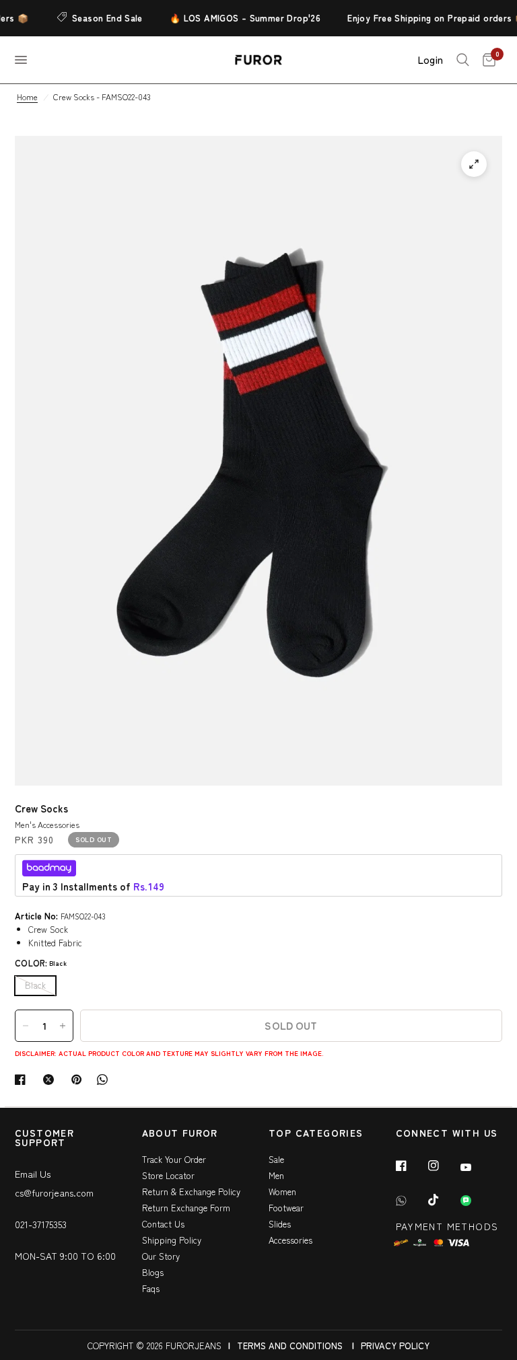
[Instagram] (443, 1165)
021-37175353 (41, 1224)
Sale (276, 1159)
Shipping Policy (171, 1240)
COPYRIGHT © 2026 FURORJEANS (154, 1345)
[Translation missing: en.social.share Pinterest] (79, 1079)
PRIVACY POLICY (395, 1345)
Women (282, 1191)
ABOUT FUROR (180, 1133)
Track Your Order (174, 1159)
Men (276, 1175)
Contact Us (163, 1223)
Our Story (161, 1256)
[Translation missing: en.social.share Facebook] (23, 1079)
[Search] (463, 59)
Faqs (151, 1288)
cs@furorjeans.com (54, 1192)
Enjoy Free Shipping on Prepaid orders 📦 (428, 17)
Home (27, 96)
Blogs (153, 1272)
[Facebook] (410, 1165)
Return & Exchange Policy (191, 1191)
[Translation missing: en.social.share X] (51, 1079)
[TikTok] (443, 1200)
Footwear (286, 1207)
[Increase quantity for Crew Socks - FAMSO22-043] (63, 1025)
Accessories (290, 1240)
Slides (280, 1223)
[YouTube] (475, 1167)
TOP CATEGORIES (316, 1133)
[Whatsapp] (410, 1200)
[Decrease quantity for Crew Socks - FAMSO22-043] (25, 1025)
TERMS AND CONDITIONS (290, 1345)
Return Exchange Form (186, 1207)
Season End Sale (98, 17)
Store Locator (168, 1175)
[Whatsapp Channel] (475, 1200)
